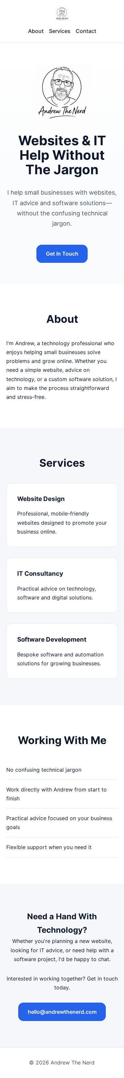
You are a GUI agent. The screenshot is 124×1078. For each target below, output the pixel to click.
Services (59, 31)
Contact (86, 31)
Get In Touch (62, 253)
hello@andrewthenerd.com (62, 1012)
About (36, 31)
